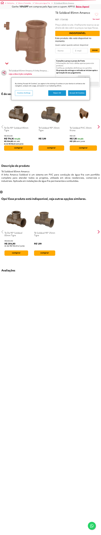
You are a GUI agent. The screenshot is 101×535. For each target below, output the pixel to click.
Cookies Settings (24, 93)
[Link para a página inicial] (2, 3)
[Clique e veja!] (96, 20)
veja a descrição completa (20, 74)
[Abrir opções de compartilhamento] (4, 72)
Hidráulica (10, 3)
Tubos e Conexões (24, 3)
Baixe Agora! (82, 7)
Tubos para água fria (42, 3)
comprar (18, 148)
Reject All (57, 93)
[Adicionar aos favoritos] (96, 14)
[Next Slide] (98, 127)
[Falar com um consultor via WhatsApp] (92, 526)
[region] (50, 88)
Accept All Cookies (77, 93)
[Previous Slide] (2, 127)
